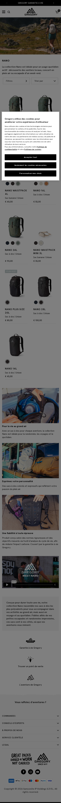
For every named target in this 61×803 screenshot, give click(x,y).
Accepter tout (30, 157)
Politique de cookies (32, 149)
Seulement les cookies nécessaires (30, 165)
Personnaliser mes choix (30, 173)
